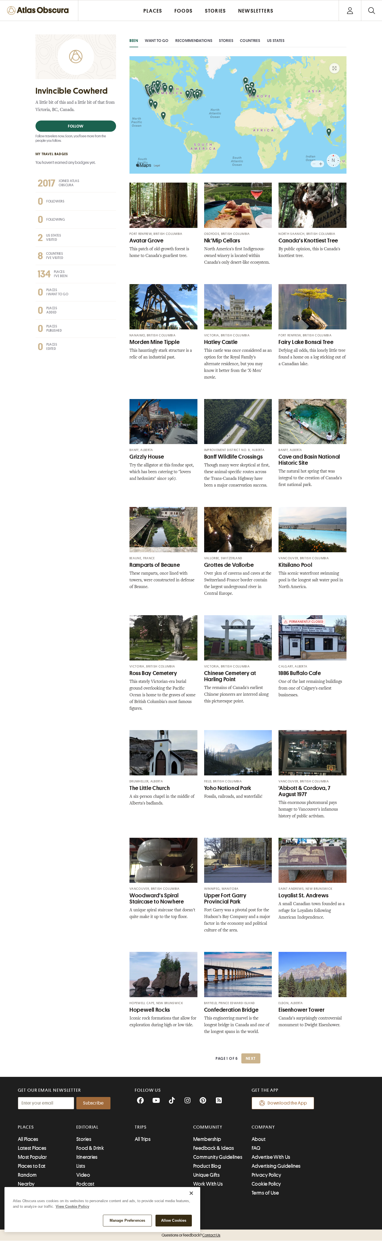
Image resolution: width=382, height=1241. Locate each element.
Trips (141, 1127)
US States (276, 41)
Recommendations (194, 41)
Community (208, 1127)
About (258, 1139)
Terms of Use (265, 1193)
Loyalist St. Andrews (304, 895)
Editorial (87, 1127)
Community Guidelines (217, 1157)
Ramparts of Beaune (154, 565)
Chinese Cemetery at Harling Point (230, 676)
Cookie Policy (266, 1184)
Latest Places (32, 1148)
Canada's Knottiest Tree (308, 241)
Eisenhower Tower (301, 1010)
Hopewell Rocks (149, 1010)
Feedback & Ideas (213, 1148)
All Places (28, 1139)
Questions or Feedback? (191, 1235)
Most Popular (32, 1157)
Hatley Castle (221, 342)
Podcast (85, 1184)
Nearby (26, 1184)
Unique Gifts (206, 1175)
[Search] (371, 10)
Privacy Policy (266, 1175)
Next (251, 1058)
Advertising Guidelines (276, 1166)
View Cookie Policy (72, 1206)
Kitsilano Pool (295, 565)
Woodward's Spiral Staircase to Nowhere (156, 899)
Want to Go (157, 41)
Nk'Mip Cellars (222, 241)
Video (83, 1175)
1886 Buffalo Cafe (300, 673)
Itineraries (87, 1157)
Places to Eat (32, 1166)
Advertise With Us (271, 1157)
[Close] (191, 1193)
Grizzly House (146, 457)
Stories (226, 41)
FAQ (256, 1148)
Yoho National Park (227, 788)
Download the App (287, 1103)
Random (27, 1175)
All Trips (142, 1139)
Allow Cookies (174, 1220)
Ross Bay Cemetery (153, 673)
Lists (80, 1166)
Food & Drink (90, 1148)
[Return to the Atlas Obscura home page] (39, 10)
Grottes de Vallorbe (229, 565)
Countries (250, 41)
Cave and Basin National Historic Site (309, 460)
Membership (207, 1139)
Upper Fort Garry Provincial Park (225, 899)
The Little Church (149, 788)
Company (263, 1127)
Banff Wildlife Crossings (233, 457)
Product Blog (207, 1166)
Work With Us (208, 1184)
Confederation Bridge (231, 1010)
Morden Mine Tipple (154, 342)
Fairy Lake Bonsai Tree (306, 342)
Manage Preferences (127, 1220)
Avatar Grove (146, 241)
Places (26, 1127)
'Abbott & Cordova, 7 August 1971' (305, 791)
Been (133, 41)
